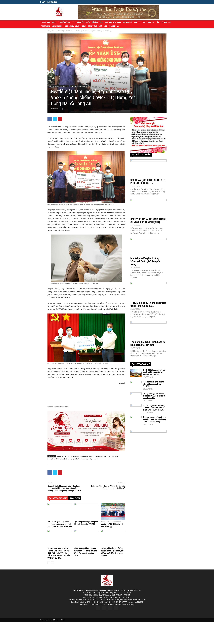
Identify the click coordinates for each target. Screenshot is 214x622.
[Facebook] (98, 608)
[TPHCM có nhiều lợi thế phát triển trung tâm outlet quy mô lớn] (148, 291)
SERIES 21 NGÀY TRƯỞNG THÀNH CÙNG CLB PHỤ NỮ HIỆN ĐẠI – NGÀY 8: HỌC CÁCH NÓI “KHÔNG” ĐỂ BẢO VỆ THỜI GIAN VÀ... (58, 553)
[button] (172, 2)
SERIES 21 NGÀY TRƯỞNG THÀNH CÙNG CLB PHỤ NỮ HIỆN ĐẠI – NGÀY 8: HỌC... (154, 407)
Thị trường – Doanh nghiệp (51, 26)
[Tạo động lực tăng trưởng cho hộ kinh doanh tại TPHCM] (86, 511)
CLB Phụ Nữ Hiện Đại (111, 26)
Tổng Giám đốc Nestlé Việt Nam (58, 459)
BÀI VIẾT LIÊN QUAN (58, 498)
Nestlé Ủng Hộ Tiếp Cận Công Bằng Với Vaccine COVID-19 (75, 456)
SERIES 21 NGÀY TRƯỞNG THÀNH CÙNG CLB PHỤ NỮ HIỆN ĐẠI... (148, 221)
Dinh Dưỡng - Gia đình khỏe (64, 31)
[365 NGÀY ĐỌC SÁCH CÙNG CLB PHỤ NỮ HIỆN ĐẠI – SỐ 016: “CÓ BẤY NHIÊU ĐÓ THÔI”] (148, 168)
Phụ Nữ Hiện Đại (64, 22)
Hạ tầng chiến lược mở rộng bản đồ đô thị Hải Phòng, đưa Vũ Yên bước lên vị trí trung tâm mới (112, 552)
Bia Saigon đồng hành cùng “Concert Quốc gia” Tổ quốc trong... (145, 261)
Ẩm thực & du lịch (164, 22)
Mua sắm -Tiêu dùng (113, 22)
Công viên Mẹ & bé (95, 26)
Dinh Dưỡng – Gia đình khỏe (75, 26)
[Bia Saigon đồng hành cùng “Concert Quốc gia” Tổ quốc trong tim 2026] (148, 247)
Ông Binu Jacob (113, 456)
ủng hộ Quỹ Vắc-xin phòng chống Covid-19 (84, 459)
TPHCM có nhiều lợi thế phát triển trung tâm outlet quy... (148, 304)
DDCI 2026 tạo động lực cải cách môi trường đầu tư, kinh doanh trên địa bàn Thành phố (59, 524)
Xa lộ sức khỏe (82, 86)
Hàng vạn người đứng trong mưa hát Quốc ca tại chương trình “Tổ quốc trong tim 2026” (85, 552)
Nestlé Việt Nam (101, 456)
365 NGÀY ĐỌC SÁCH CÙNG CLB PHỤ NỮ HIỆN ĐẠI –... (147, 182)
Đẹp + (54, 22)
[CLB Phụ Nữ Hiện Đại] (148, 135)
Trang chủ (45, 22)
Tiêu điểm (73, 86)
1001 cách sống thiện (81, 22)
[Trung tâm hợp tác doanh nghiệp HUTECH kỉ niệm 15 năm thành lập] (113, 511)
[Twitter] (104, 608)
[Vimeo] (110, 608)
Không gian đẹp (148, 22)
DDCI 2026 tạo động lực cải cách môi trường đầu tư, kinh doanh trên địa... (154, 372)
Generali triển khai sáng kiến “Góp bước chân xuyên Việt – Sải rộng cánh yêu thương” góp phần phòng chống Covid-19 (64, 488)
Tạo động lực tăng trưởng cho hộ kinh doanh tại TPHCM (86, 522)
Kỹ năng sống (97, 22)
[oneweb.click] (86, 431)
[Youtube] (116, 608)
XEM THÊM (75, 498)
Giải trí (137, 22)
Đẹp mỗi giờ (127, 22)
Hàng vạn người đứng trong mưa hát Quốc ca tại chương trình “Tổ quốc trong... (154, 419)
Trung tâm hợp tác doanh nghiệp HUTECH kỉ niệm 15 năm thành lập (112, 524)
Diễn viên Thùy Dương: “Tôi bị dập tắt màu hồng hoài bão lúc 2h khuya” (108, 487)
